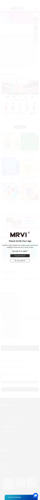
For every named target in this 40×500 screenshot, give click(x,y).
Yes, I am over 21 (20, 255)
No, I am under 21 (20, 260)
